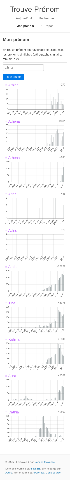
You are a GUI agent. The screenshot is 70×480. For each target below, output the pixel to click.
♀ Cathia (12, 412)
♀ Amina (11, 267)
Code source (53, 472)
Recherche (46, 18)
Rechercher (13, 76)
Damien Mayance (44, 461)
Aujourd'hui (24, 18)
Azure (8, 472)
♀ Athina (11, 85)
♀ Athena (12, 121)
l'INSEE (35, 468)
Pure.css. (39, 472)
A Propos (47, 26)
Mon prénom (25, 26)
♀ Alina (10, 376)
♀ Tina (10, 303)
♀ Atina (11, 194)
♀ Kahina (12, 339)
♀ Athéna (12, 158)
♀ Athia (11, 230)
